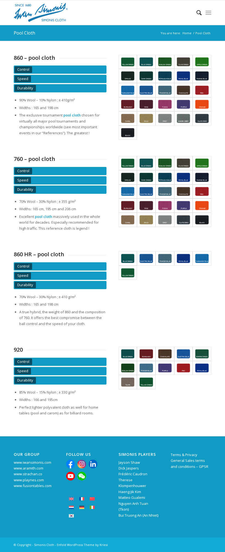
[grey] (165, 118)
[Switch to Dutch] (71, 507)
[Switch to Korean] (71, 515)
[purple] (183, 104)
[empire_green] (202, 354)
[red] (202, 90)
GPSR (203, 466)
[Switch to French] (82, 498)
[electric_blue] (146, 90)
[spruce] (128, 76)
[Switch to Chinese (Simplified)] (92, 498)
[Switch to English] (71, 498)
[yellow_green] (128, 62)
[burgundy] (128, 104)
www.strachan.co (28, 473)
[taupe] (128, 382)
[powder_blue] (165, 90)
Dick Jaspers (129, 468)
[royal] (202, 368)
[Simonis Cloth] (41, 12)
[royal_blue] (183, 76)
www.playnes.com (29, 479)
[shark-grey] (183, 118)
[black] (128, 133)
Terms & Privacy (184, 454)
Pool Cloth (24, 33)
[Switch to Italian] (92, 507)
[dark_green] (146, 76)
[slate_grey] (202, 118)
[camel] (128, 118)
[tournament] (128, 90)
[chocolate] (183, 90)
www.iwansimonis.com (32, 462)
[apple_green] (202, 62)
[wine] (146, 104)
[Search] (196, 12)
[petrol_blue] (165, 76)
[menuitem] (196, 12)
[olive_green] (183, 62)
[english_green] (165, 62)
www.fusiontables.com (33, 485)
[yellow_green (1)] (128, 273)
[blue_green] (146, 62)
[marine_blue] (202, 76)
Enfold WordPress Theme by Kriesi (82, 545)
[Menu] (208, 12)
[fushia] (165, 104)
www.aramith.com (28, 468)
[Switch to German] (82, 507)
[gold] (146, 118)
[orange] (202, 104)
